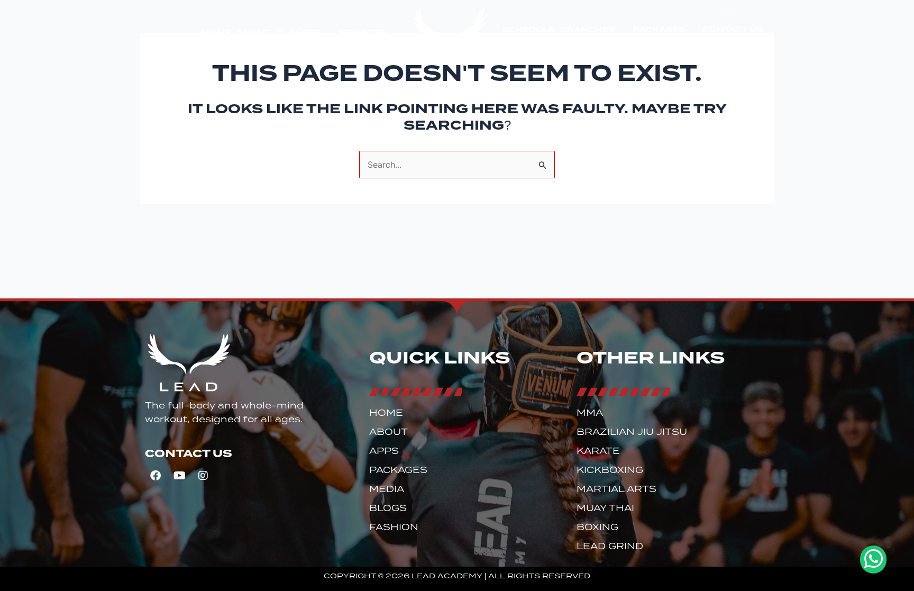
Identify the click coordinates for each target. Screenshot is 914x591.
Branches (587, 29)
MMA (590, 413)
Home (216, 32)
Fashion (393, 527)
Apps (384, 451)
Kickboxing (610, 470)
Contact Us (732, 29)
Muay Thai (605, 508)
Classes (298, 32)
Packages (659, 29)
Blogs (388, 508)
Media (386, 489)
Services (362, 32)
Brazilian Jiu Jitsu (632, 432)
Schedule (528, 29)
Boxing (597, 527)
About (253, 32)
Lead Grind (610, 546)
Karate (598, 451)
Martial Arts (616, 489)
